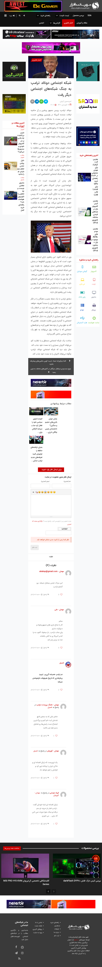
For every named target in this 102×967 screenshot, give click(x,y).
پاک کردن (36, 492)
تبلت (94, 284)
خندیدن (39, 492)
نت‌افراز (76, 939)
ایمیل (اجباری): (45, 482)
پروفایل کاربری (37, 929)
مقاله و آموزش (22, 128)
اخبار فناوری (36, 60)
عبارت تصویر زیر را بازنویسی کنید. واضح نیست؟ (51, 523)
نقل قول (33, 492)
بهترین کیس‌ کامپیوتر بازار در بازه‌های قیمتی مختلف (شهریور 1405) (95, 211)
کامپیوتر (94, 271)
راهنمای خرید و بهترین (55, 924)
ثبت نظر (34, 547)
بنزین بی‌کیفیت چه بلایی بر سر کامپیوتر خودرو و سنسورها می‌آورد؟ (20, 142)
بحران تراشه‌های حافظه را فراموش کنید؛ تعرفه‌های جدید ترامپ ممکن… (36, 454)
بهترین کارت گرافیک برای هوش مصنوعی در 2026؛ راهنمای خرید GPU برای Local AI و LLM (94, 177)
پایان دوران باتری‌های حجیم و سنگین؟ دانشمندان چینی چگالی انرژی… (51, 425)
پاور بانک (82, 297)
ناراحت (51, 492)
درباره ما (56, 932)
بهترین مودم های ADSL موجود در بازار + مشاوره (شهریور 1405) (94, 239)
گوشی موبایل (82, 271)
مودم (82, 309)
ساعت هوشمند (93, 322)
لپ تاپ (82, 284)
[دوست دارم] (61, 594)
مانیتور (93, 297)
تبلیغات (56, 929)
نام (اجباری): (67, 482)
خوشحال (42, 492)
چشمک (54, 492)
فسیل (50, 707)
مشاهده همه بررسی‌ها (12, 848)
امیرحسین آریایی (65, 101)
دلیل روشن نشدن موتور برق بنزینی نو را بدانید (20, 167)
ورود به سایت (37, 932)
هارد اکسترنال (82, 322)
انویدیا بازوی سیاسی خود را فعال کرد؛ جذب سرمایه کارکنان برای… (36, 425)
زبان (48, 492)
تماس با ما (38, 922)
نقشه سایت (38, 926)
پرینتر (94, 309)
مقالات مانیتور (22, 179)
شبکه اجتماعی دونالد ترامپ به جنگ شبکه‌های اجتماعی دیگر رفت (51, 89)
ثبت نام (56, 935)
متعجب (45, 492)
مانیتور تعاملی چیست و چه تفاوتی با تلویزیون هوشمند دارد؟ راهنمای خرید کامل (20, 196)
